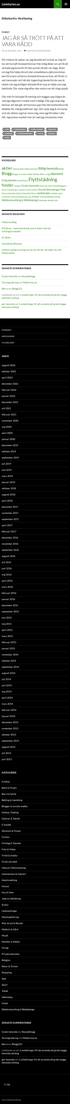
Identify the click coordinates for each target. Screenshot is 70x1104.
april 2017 (7, 525)
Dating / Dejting (10, 812)
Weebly (51, 200)
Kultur (5, 904)
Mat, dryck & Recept (12, 923)
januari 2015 (8, 648)
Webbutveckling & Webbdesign (20, 200)
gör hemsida (8, 304)
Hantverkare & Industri (14, 873)
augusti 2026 (8, 365)
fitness (25, 180)
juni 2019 (7, 469)
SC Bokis (6, 237)
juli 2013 (6, 753)
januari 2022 (8, 396)
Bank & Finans (9, 787)
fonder (8, 184)
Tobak (5, 990)
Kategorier (8, 336)
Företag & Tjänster (11, 843)
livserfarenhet (25, 133)
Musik (5, 935)
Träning (43, 197)
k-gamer (21, 190)
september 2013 (10, 740)
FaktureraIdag (9, 222)
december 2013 (10, 722)
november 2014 (10, 654)
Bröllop (36, 174)
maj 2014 (7, 691)
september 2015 (10, 611)
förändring (20, 129)
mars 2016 (7, 586)
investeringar (12, 190)
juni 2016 (7, 568)
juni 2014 (7, 685)
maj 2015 (7, 623)
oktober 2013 (9, 734)
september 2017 (10, 519)
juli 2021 (6, 408)
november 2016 (10, 543)
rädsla (52, 133)
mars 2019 (7, 476)
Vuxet (5, 1003)
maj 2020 (7, 426)
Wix (56, 200)
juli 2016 (6, 562)
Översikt (7, 330)
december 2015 (10, 605)
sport (60, 193)
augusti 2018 (8, 494)
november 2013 (10, 728)
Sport (4, 984)
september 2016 (10, 549)
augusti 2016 (8, 556)
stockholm (6, 197)
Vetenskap (7, 997)
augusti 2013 (8, 746)
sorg (7, 137)
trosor (35, 196)
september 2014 (10, 666)
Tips (30, 197)
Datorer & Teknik (11, 818)
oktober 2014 (9, 660)
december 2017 (10, 506)
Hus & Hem (8, 892)
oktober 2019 (9, 451)
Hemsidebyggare (59, 186)
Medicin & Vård (10, 929)
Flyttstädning (43, 179)
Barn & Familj (9, 793)
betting (16, 169)
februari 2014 (9, 709)
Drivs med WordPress (11, 1100)
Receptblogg (28, 276)
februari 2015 (9, 642)
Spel (4, 978)
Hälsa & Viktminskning (14, 867)
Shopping (7, 972)
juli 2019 (6, 463)
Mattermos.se (30, 282)
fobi (7, 129)
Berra (5, 288)
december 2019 (10, 445)
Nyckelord (8, 342)
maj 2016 (7, 574)
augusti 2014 (8, 673)
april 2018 (7, 500)
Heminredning (9, 880)
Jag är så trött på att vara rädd (33, 41)
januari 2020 (8, 439)
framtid (52, 129)
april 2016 (7, 580)
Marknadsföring (10, 917)
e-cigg (47, 174)
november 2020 (10, 420)
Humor (5, 886)
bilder (21, 169)
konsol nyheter (32, 190)
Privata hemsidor (9, 193)
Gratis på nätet (46, 186)
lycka (40, 133)
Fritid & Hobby (10, 855)
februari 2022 (9, 389)
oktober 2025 (9, 371)
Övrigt (6, 32)
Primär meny (66, 4)
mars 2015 (7, 636)
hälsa (4, 190)
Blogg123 (17, 288)
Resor (34, 193)
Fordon (6, 837)
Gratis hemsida (30, 185)
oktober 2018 (9, 488)
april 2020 (7, 432)
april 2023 (7, 377)
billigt (61, 169)
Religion (6, 960)
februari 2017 (9, 531)
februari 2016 (9, 593)
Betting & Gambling (12, 800)
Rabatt (19, 193)
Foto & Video (9, 849)
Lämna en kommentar (38, 50)
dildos (42, 174)
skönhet (54, 193)
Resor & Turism (10, 966)
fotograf (17, 186)
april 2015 (7, 629)
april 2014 (7, 697)
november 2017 (10, 512)
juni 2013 (7, 759)
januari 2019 (8, 482)
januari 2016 (8, 599)
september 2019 (10, 457)
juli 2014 (6, 679)
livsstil (42, 189)
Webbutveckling (53, 197)
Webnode (43, 200)
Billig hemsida (48, 168)
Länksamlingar (9, 910)
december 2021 (10, 402)
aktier (7, 168)
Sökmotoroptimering (19, 197)
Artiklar (6, 781)
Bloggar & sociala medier (22, 174)
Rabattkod (26, 193)
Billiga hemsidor (31, 169)
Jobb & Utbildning (11, 898)
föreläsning (37, 129)
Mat (62, 189)
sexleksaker (43, 193)
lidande (9, 133)
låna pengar (53, 189)
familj (19, 180)
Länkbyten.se (11, 4)
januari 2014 (8, 716)
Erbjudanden (9, 180)
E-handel (6, 824)
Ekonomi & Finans (11, 830)
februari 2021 (9, 414)
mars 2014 (7, 703)
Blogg (7, 173)
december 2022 (10, 383)
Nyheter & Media (11, 941)
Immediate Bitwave (12, 243)
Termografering (10, 282)
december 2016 (10, 537)
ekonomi (57, 174)
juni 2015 (7, 617)
